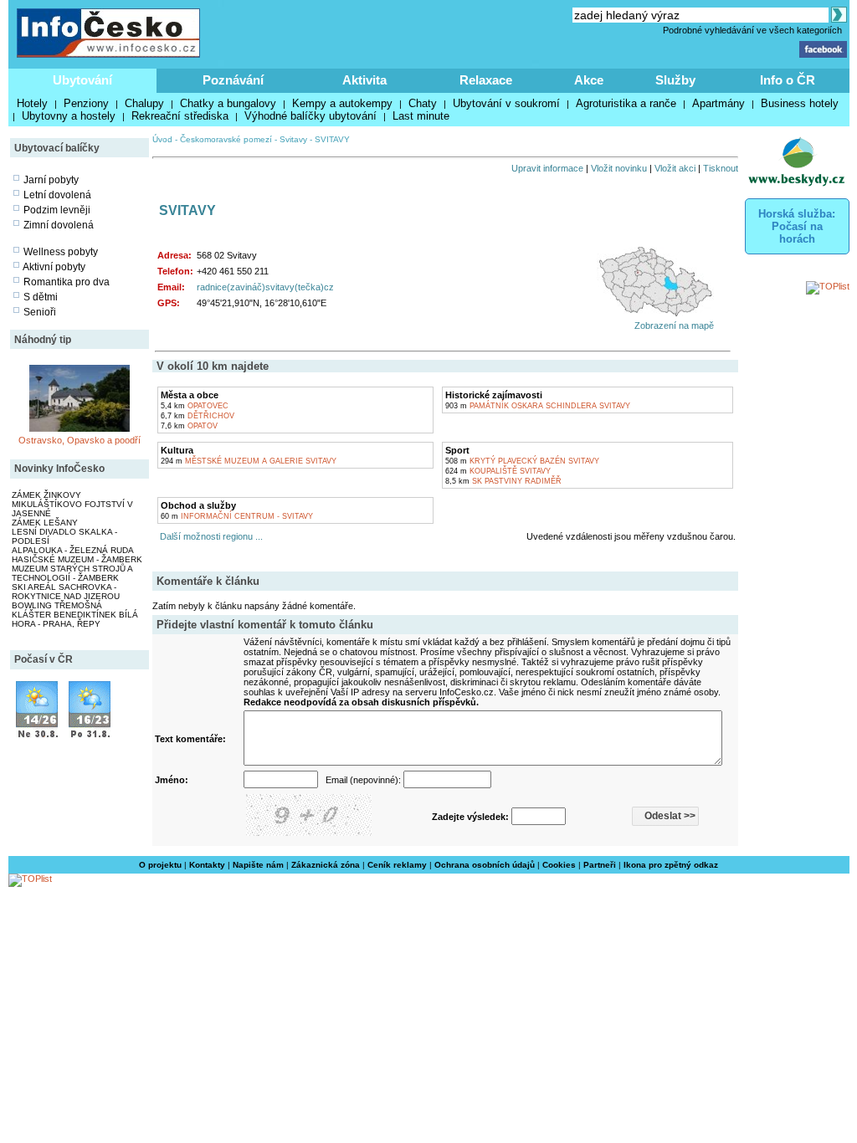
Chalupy (144, 103)
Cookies (559, 864)
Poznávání (233, 80)
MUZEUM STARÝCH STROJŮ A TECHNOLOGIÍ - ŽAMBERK (72, 573)
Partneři (599, 864)
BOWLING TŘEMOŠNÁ (57, 605)
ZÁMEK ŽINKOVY (46, 495)
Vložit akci (674, 168)
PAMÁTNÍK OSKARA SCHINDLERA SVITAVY (537, 406)
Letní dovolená (57, 195)
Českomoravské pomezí (226, 139)
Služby (675, 80)
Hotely (32, 103)
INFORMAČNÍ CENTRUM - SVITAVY (237, 516)
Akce (588, 80)
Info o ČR (787, 80)
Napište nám (258, 864)
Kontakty (207, 864)
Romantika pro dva (66, 282)
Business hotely (800, 103)
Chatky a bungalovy (228, 103)
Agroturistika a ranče (626, 103)
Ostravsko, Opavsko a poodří (79, 440)
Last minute (421, 116)
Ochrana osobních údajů (484, 864)
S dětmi (40, 297)
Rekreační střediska (179, 116)
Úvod (162, 139)
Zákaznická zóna (325, 864)
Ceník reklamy (397, 864)
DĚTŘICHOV (197, 416)
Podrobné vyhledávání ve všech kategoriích (752, 30)
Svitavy (293, 139)
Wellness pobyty (60, 252)
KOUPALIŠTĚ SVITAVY (498, 471)
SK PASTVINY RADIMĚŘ (503, 481)
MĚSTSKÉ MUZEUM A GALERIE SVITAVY (248, 461)
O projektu (160, 864)
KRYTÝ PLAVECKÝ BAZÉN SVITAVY (522, 461)
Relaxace (485, 80)
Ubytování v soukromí (506, 103)
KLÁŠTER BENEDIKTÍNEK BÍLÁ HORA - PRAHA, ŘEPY (75, 619)
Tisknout (720, 168)
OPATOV (189, 426)
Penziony (86, 103)
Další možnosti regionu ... (209, 536)
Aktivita (364, 80)
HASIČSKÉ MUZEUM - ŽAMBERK (77, 559)
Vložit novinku (619, 168)
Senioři (39, 312)
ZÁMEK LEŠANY (45, 522)
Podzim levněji (56, 210)
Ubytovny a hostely (68, 116)
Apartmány (718, 103)
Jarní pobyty (51, 180)
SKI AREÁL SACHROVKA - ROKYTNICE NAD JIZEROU (66, 591)
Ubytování (82, 80)
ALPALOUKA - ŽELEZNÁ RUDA (73, 550)
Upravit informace (547, 168)
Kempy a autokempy (342, 103)
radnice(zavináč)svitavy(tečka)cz (265, 287)
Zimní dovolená (58, 225)
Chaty (422, 103)
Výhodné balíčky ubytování (310, 116)
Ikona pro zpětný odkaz (671, 864)
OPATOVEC (194, 406)
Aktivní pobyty (54, 267)
